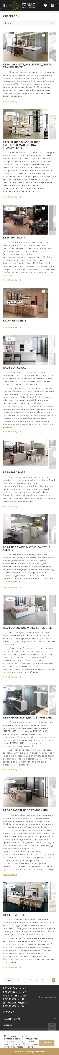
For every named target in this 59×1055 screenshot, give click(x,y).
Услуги (7, 1025)
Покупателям (11, 1018)
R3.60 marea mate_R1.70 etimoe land (28, 717)
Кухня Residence (14, 320)
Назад (9, 980)
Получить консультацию (29, 1051)
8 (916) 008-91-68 (14, 998)
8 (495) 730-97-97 (14, 987)
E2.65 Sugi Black (14, 237)
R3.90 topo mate (14, 472)
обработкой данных (16, 1041)
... (24, 980)
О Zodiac (8, 1012)
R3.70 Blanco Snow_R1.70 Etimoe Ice (27, 627)
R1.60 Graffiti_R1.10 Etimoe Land (25, 810)
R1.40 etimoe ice (14, 914)
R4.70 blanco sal (14, 367)
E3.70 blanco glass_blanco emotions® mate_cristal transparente (21, 144)
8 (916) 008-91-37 (14, 1005)
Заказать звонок (47, 997)
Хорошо (46, 1042)
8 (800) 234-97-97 (14, 991)
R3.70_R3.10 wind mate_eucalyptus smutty (26, 549)
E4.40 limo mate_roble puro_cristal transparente (28, 66)
